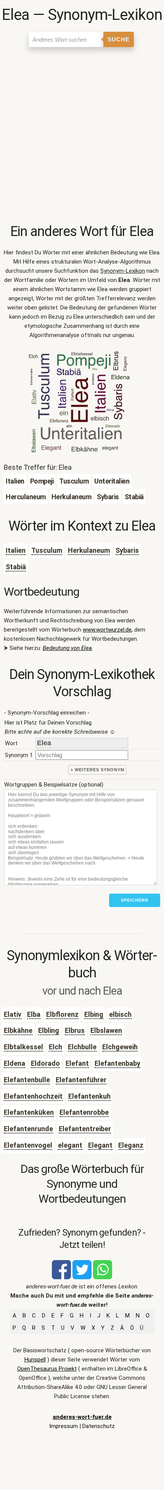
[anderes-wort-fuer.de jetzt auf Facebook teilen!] (61, 1277)
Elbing (93, 1014)
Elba (33, 1014)
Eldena (14, 1063)
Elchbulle (82, 1047)
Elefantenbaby (117, 1063)
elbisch (120, 1014)
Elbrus (75, 1030)
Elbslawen (106, 1030)
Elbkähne (18, 1030)
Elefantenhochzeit (33, 1096)
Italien (16, 550)
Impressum (63, 1426)
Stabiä (16, 567)
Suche (119, 39)
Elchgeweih (120, 1047)
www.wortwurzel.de (107, 629)
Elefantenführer (81, 1080)
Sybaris (127, 550)
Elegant (100, 1145)
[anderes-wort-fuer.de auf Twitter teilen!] (82, 1277)
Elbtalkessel (23, 1047)
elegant (70, 1145)
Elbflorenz (62, 1014)
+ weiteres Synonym (97, 769)
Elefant (77, 1063)
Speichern (134, 900)
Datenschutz (98, 1426)
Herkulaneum (89, 550)
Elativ (12, 1014)
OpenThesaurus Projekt (47, 1368)
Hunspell (35, 1359)
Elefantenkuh (89, 1096)
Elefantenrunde (28, 1129)
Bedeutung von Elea (67, 648)
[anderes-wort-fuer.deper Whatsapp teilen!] (102, 1277)
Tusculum (46, 550)
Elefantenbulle (27, 1080)
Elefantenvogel (28, 1145)
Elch (55, 1047)
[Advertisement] (82, 137)
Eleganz (130, 1145)
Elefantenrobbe (84, 1112)
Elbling (48, 1030)
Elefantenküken (29, 1112)
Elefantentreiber (85, 1129)
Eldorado (45, 1063)
